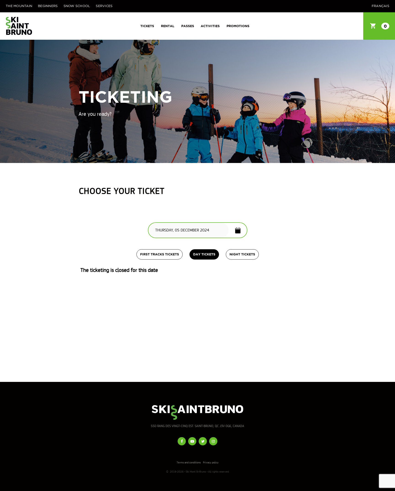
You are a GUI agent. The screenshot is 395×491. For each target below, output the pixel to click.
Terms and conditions (189, 462)
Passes (187, 26)
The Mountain (19, 6)
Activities (210, 26)
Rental (167, 26)
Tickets (147, 26)
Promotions (238, 26)
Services (104, 6)
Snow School (77, 6)
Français (380, 6)
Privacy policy (211, 462)
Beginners (48, 6)
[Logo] (19, 26)
